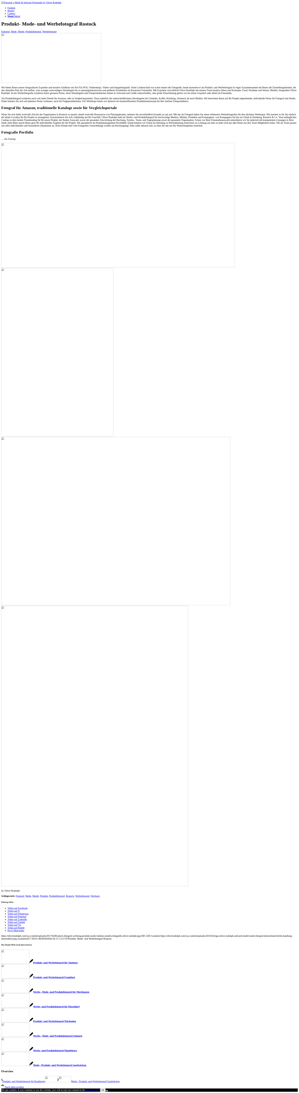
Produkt (44, 896)
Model (21, 31)
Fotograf (5, 31)
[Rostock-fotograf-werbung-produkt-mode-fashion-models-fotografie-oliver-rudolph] (51, 82)
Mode (14, 31)
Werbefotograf (49, 31)
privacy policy (93, 1090)
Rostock (70, 896)
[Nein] (107, 1090)
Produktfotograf (33, 31)
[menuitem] (152, 8)
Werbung (95, 896)
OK (102, 1090)
